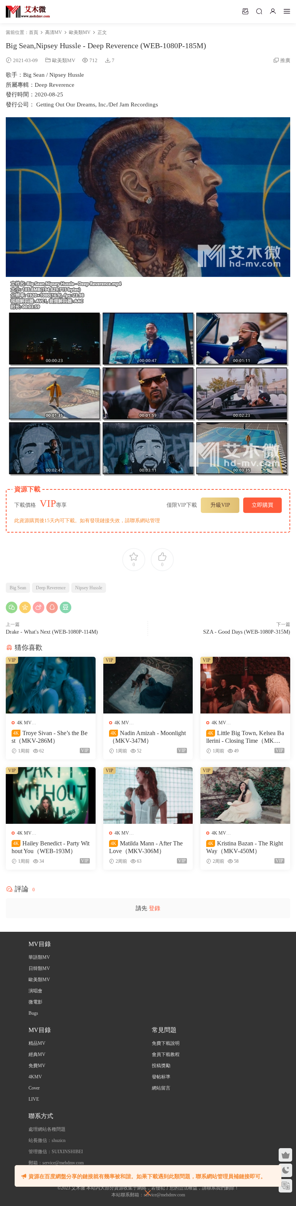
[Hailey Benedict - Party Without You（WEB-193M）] (51, 795)
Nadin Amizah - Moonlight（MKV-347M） (147, 737)
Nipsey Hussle (88, 587)
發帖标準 (161, 1076)
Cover (34, 1088)
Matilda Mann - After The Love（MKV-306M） (146, 847)
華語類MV (39, 957)
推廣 (285, 60)
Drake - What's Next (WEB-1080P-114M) (52, 632)
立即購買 (262, 505)
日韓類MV (39, 968)
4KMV (35, 1076)
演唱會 (35, 990)
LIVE (34, 1099)
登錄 (154, 908)
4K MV (24, 722)
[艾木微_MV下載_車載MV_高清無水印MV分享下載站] (28, 11)
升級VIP (220, 505)
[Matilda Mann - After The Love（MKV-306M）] (148, 795)
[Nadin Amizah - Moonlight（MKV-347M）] (148, 685)
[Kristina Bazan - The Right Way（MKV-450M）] (245, 795)
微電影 (35, 1002)
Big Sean (18, 587)
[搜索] (259, 11)
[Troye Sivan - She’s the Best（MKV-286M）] (51, 685)
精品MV (37, 1043)
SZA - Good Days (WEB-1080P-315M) (246, 632)
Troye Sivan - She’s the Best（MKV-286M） (49, 737)
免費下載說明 (166, 1043)
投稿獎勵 (161, 1065)
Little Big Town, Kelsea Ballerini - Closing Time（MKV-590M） (245, 737)
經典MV (37, 1054)
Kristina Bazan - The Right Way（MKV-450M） (244, 847)
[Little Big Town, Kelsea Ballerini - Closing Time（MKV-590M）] (245, 685)
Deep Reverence (51, 587)
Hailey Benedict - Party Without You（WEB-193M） (50, 847)
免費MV (37, 1065)
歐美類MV (63, 60)
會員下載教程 (166, 1054)
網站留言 (161, 1088)
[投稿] (245, 11)
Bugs (33, 1013)
